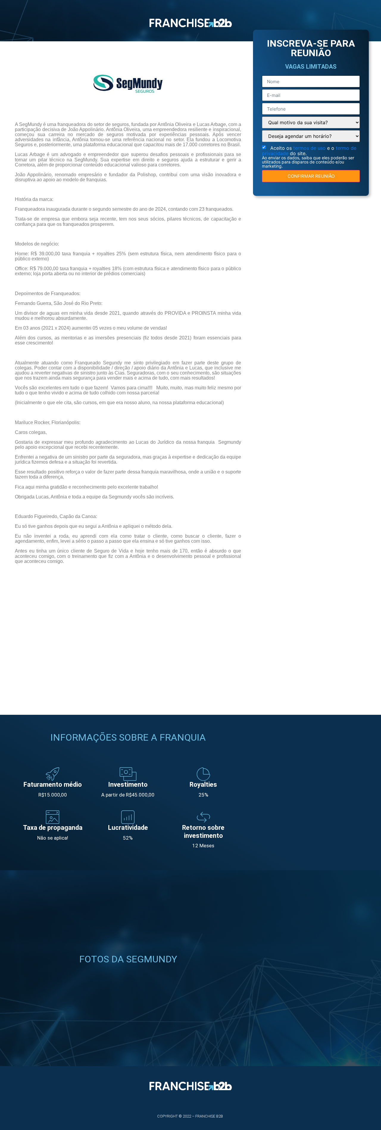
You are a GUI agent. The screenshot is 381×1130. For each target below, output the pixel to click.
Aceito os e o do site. (309, 156)
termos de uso (310, 148)
